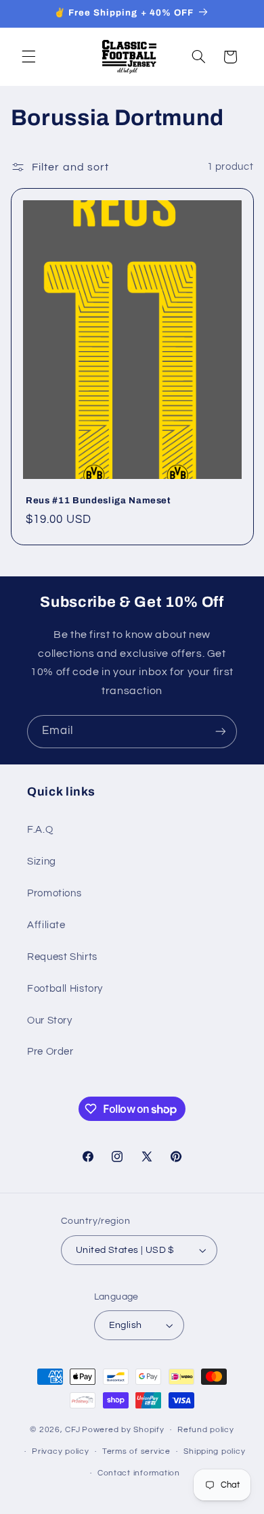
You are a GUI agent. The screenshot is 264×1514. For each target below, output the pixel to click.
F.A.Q (40, 830)
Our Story (49, 1020)
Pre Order (50, 1052)
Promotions (54, 893)
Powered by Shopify (123, 1429)
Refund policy (205, 1429)
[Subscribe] (220, 731)
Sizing (41, 861)
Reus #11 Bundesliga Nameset (98, 500)
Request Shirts (62, 957)
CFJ (72, 1429)
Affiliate (46, 925)
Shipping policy (214, 1451)
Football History (65, 989)
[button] (28, 56)
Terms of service (136, 1451)
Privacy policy (60, 1451)
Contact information (138, 1473)
